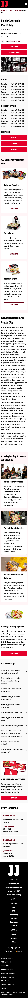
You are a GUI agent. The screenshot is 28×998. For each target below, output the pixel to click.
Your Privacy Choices (7, 969)
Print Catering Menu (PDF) (14, 887)
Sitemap (3, 988)
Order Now (14, 46)
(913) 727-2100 (8, 851)
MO (11, 10)
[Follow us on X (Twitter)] (9, 948)
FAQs (14, 911)
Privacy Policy (5, 966)
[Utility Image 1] (9, 951)
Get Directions (14, 52)
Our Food (14, 903)
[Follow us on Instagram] (16, 948)
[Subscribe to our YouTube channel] (19, 948)
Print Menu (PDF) (14, 884)
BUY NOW (14, 798)
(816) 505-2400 (8, 826)
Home (3, 10)
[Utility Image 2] (19, 951)
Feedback (14, 926)
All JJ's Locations (6, 981)
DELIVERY (14, 149)
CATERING (14, 143)
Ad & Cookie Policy (6, 962)
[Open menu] (26, 4)
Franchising (14, 914)
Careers (14, 918)
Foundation (14, 922)
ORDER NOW (14, 208)
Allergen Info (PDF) (14, 891)
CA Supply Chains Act (7, 977)
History (14, 907)
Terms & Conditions (6, 958)
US (7, 10)
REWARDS (14, 137)
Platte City (17, 10)
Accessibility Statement (8, 973)
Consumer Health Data (7, 984)
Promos (13, 934)
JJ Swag (14, 942)
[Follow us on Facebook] (12, 948)
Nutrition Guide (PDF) (14, 895)
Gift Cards (14, 938)
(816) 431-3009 (14, 41)
